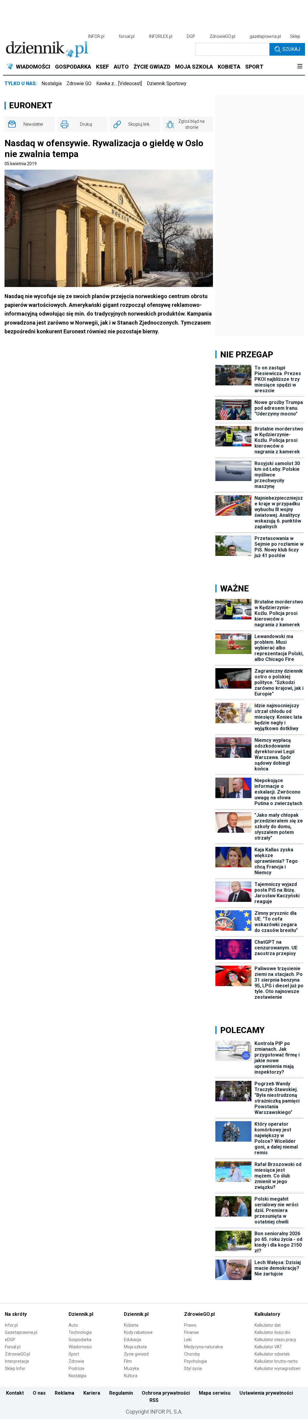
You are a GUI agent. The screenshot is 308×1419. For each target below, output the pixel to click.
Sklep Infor (15, 1368)
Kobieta (131, 1325)
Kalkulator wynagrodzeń (277, 1368)
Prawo (190, 1325)
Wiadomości (80, 1346)
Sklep (295, 36)
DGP (191, 36)
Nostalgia (52, 83)
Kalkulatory (267, 1314)
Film (128, 1361)
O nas (39, 1393)
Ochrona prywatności (166, 1393)
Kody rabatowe (138, 1332)
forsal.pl (126, 36)
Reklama (64, 1393)
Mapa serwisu (214, 1393)
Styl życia (193, 1368)
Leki (188, 1339)
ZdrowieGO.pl (222, 36)
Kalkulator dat (267, 1325)
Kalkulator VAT (268, 1346)
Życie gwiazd (136, 1354)
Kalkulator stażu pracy (275, 1339)
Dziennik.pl (81, 1314)
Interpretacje (17, 1361)
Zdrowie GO (78, 83)
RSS (154, 1400)
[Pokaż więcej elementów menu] (299, 67)
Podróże (77, 1368)
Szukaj (291, 49)
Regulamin (121, 1393)
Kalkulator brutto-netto (276, 1361)
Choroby (192, 1354)
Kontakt (15, 1393)
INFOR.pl (96, 36)
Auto (73, 1325)
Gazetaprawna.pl (21, 1332)
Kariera (91, 1393)
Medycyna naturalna (203, 1346)
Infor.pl (11, 1325)
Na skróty (16, 1314)
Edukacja (132, 1339)
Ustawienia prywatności (266, 1393)
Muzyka (131, 1368)
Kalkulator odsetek (272, 1354)
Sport (74, 1354)
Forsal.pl (12, 1346)
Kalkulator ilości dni (272, 1332)
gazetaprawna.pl (265, 36)
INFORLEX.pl (160, 36)
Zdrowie (76, 1361)
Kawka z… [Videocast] (119, 83)
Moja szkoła (135, 1346)
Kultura (130, 1375)
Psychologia (195, 1361)
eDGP (10, 1339)
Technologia (80, 1332)
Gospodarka (80, 1339)
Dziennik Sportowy (166, 83)
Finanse (191, 1332)
